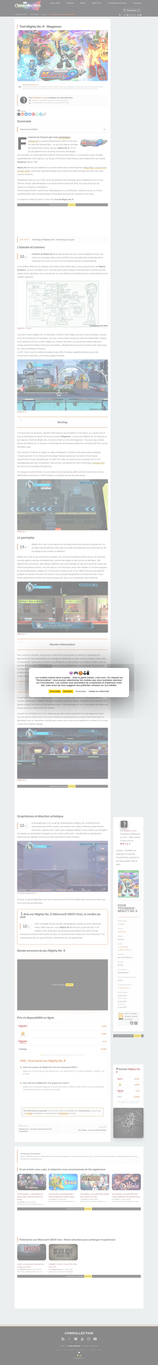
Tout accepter (55, 691)
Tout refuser (67, 691)
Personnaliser (81, 691)
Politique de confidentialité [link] (99, 691)
